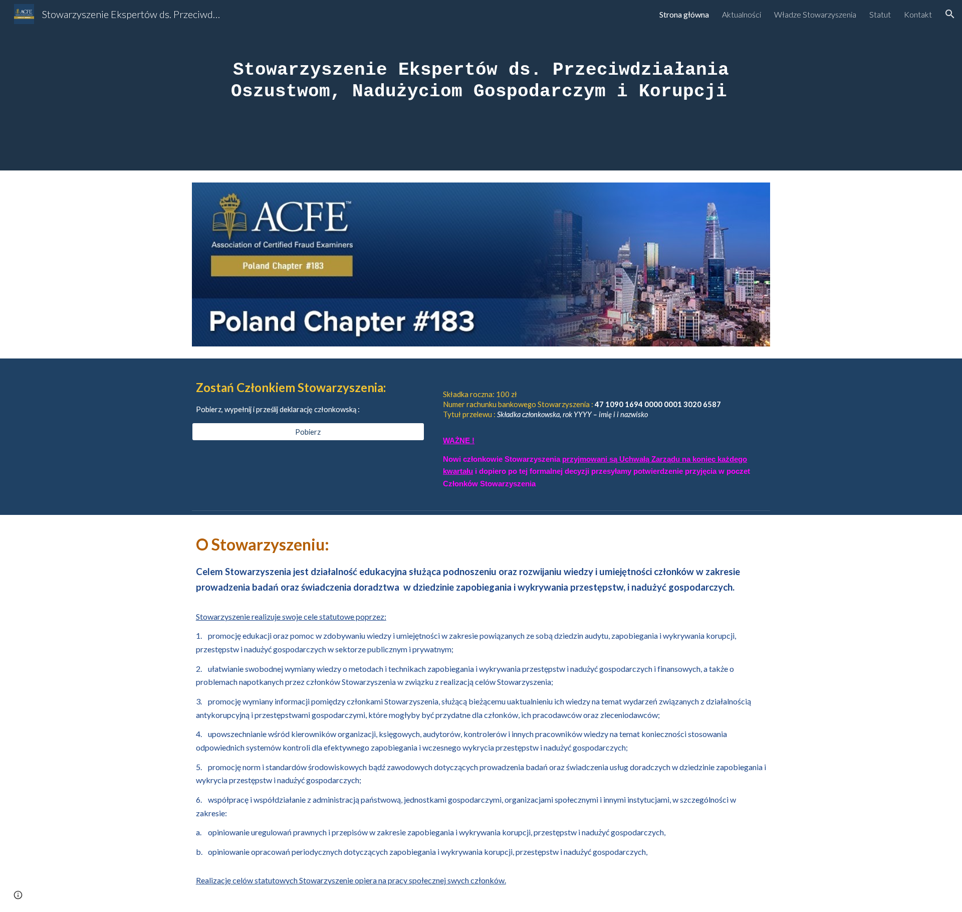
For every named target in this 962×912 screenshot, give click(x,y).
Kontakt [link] (918, 14)
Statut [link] (880, 14)
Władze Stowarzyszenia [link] (815, 14)
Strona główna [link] (684, 14)
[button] (950, 14)
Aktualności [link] (741, 14)
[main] (481, 85)
